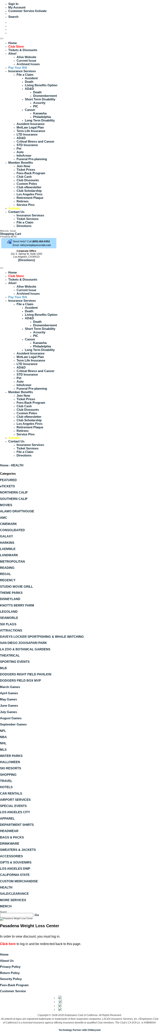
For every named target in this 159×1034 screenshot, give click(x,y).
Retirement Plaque (30, 197)
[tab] (79, 480)
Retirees (23, 201)
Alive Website (26, 57)
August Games (11, 718)
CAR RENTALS (11, 793)
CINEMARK (8, 524)
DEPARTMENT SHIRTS (17, 824)
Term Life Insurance (31, 131)
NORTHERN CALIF (14, 492)
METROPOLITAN (12, 561)
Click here (8, 944)
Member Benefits (20, 162)
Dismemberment (45, 95)
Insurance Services (22, 71)
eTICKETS (7, 486)
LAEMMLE (8, 549)
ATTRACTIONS (11, 630)
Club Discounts (28, 180)
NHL (3, 743)
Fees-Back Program (31, 173)
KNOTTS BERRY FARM (17, 605)
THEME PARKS (11, 592)
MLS (3, 749)
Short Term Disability (40, 99)
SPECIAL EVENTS (13, 806)
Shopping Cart (10, 233)
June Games (9, 705)
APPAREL (7, 818)
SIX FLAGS (8, 624)
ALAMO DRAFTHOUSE (17, 511)
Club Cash (24, 176)
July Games (8, 712)
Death (29, 81)
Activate (41, 11)
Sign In (13, 4)
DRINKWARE (9, 843)
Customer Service (21, 11)
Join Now (23, 166)
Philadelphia (42, 117)
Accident (31, 78)
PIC (35, 106)
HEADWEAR (9, 831)
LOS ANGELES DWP (15, 868)
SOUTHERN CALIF (14, 499)
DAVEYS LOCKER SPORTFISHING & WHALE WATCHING (42, 636)
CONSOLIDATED (12, 530)
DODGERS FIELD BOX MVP (20, 680)
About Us (7, 960)
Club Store (16, 46)
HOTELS (6, 787)
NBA (3, 737)
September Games (13, 724)
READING (7, 567)
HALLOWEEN (10, 762)
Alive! (12, 53)
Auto (20, 152)
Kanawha (40, 113)
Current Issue (26, 60)
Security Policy (11, 979)
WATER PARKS (11, 756)
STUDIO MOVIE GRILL (16, 586)
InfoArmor (24, 155)
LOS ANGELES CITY (15, 812)
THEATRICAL (10, 655)
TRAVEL (6, 781)
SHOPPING (8, 774)
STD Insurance (27, 145)
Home (12, 43)
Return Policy (10, 973)
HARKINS (7, 542)
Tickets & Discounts (22, 50)
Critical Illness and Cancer (35, 141)
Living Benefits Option (41, 85)
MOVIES (6, 505)
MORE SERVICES (13, 900)
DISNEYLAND (10, 599)
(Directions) (26, 260)
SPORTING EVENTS (15, 661)
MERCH (6, 906)
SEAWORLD (9, 618)
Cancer (30, 110)
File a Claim (25, 74)
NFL (3, 731)
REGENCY (8, 580)
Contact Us (16, 212)
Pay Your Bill (17, 67)
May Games (8, 699)
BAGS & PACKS (12, 837)
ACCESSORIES (11, 856)
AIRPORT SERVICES (15, 799)
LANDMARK (9, 555)
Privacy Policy (10, 966)
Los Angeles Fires (29, 194)
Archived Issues (28, 64)
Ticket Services (28, 219)
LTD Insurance (27, 134)
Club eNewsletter (29, 187)
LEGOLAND (9, 611)
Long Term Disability (40, 120)
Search (13, 16)
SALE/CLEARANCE (14, 893)
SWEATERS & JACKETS (18, 849)
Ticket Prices (26, 169)
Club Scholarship (29, 190)
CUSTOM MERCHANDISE (19, 881)
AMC (3, 517)
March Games (10, 687)
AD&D (29, 88)
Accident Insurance (31, 124)
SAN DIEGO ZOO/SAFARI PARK (23, 643)
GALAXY (6, 536)
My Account (16, 7)
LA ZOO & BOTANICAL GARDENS (25, 649)
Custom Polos (27, 183)
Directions (24, 226)
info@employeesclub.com (35, 245)
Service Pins (26, 205)
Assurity (39, 102)
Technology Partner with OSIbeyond (79, 1030)
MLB (3, 668)
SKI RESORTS (10, 768)
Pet (19, 148)
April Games (9, 693)
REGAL (5, 574)
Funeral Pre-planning (32, 159)
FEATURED (8, 480)
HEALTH (17, 465)
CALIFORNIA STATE (15, 875)
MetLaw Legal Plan (30, 127)
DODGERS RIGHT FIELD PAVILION (25, 674)
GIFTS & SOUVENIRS (15, 862)
